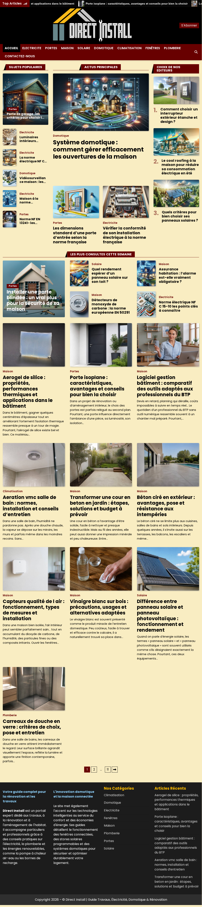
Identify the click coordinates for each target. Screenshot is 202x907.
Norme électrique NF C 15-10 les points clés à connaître (178, 306)
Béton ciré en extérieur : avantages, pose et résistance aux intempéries (166, 506)
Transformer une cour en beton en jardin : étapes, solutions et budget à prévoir (100, 506)
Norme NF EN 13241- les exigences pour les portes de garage (32, 221)
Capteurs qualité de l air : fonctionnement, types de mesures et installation (33, 610)
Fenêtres (152, 48)
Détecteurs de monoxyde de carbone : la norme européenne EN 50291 (111, 306)
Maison (67, 48)
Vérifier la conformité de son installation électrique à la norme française (124, 235)
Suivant (115, 769)
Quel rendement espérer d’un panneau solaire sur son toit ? (110, 275)
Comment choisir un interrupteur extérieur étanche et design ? (179, 115)
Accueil (11, 48)
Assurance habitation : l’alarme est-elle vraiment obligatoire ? (177, 275)
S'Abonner (189, 25)
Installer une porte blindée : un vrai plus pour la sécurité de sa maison (33, 300)
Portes (51, 48)
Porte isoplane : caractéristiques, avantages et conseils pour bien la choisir (133, 3)
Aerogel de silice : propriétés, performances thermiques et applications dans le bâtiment (28, 391)
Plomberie (172, 48)
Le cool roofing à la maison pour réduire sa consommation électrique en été (180, 166)
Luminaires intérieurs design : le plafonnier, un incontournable (33, 139)
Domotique (103, 48)
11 (108, 769)
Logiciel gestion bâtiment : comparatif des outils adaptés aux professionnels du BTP (165, 386)
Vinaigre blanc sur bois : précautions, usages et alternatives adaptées (99, 607)
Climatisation (129, 48)
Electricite (31, 48)
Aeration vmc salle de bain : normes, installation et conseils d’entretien (31, 506)
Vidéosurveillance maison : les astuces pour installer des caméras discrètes (33, 180)
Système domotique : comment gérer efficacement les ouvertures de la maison (98, 149)
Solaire (83, 48)
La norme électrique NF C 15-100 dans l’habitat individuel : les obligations (32, 159)
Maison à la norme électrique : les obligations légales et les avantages (31, 200)
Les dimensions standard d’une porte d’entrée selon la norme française (74, 235)
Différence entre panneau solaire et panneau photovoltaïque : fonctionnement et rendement (160, 615)
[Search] (196, 52)
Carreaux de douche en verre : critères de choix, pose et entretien (32, 727)
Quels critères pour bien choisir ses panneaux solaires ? (180, 216)
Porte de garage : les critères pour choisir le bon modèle (25, 116)
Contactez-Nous (20, 56)
